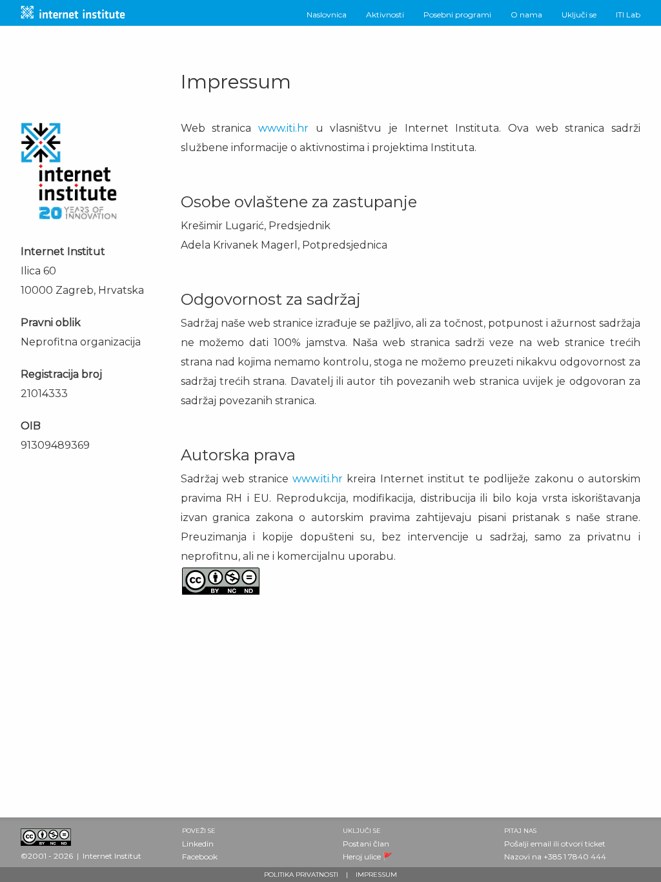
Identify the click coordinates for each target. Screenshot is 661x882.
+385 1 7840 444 (575, 856)
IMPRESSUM (376, 874)
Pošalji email (527, 843)
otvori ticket (583, 843)
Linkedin (198, 843)
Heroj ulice (362, 856)
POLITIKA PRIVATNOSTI (301, 874)
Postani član (366, 843)
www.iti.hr (283, 128)
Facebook (200, 856)
